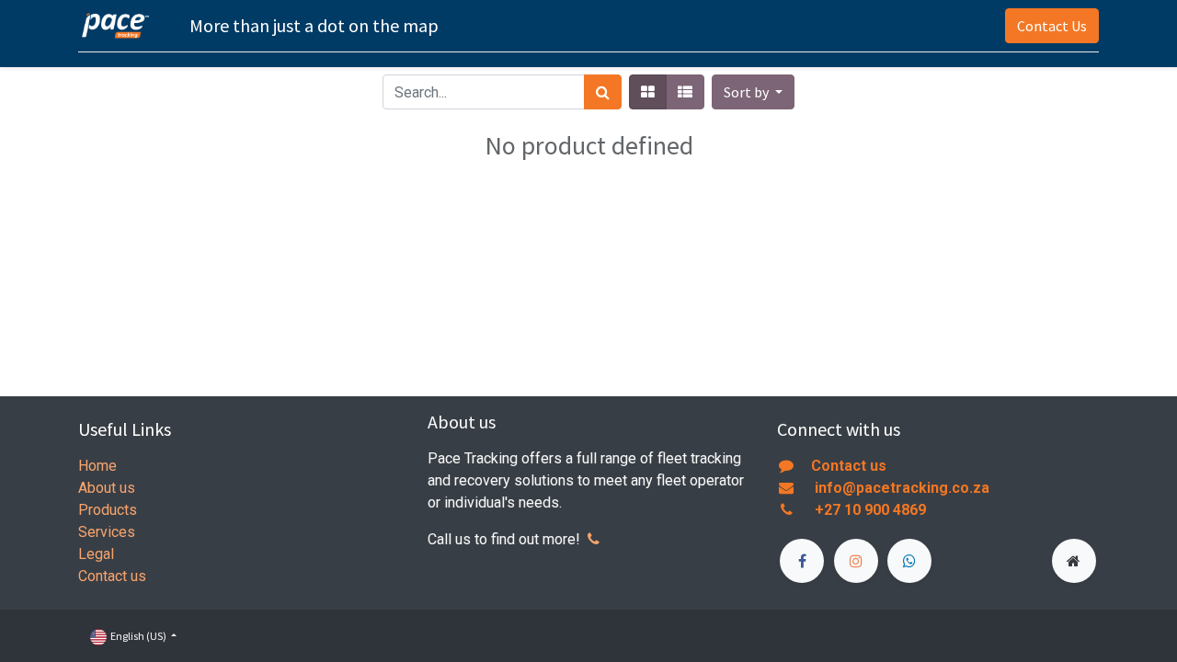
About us (106, 487)
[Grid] (648, 91)
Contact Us (1052, 26)
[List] (685, 91)
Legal (96, 554)
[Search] (603, 91)
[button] (753, 91)
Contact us (112, 576)
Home (97, 465)
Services (106, 532)
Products (107, 510)
